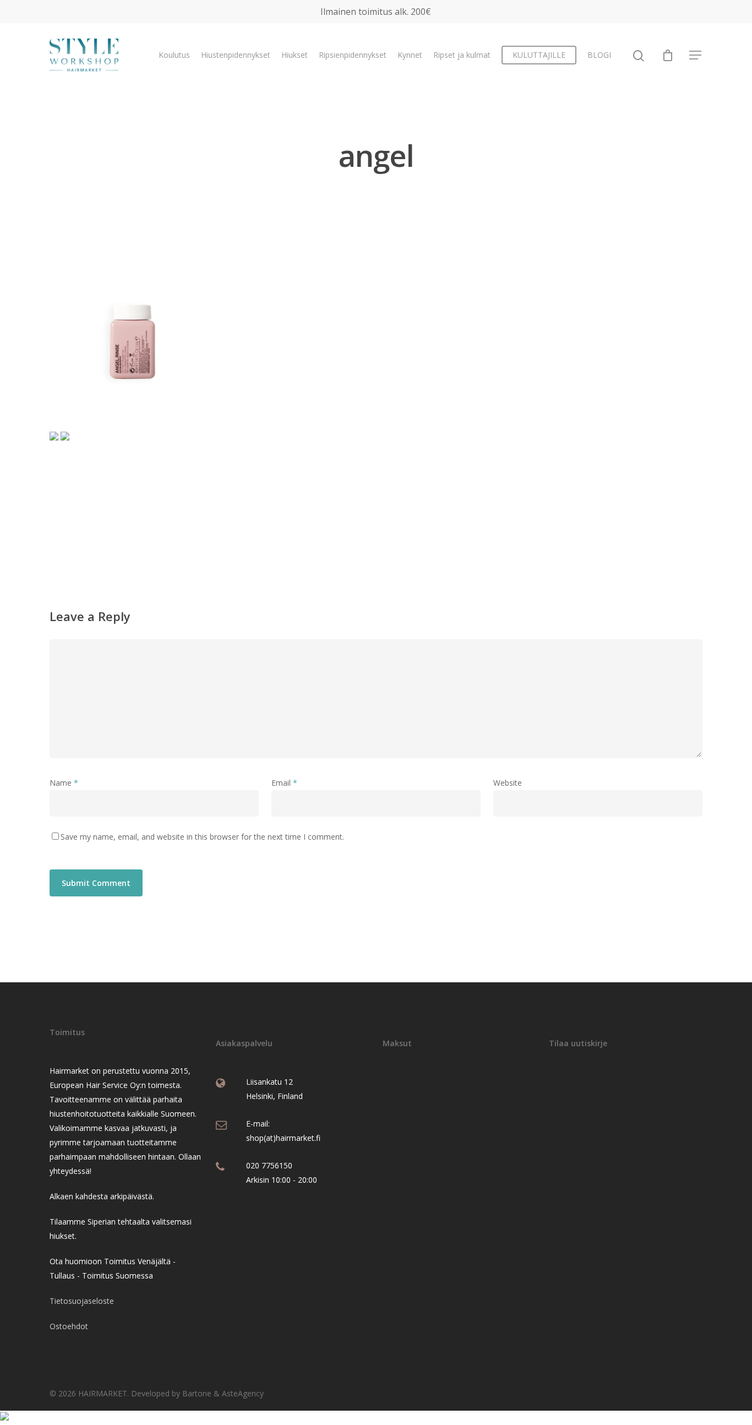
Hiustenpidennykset (235, 55)
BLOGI (599, 55)
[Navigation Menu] (695, 55)
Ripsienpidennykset (352, 55)
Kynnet (409, 55)
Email (284, 782)
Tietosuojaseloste (82, 1301)
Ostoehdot (69, 1326)
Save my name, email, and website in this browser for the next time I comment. (202, 836)
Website (507, 782)
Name (64, 782)
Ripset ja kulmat (462, 55)
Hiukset (294, 55)
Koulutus (174, 55)
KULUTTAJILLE (539, 55)
